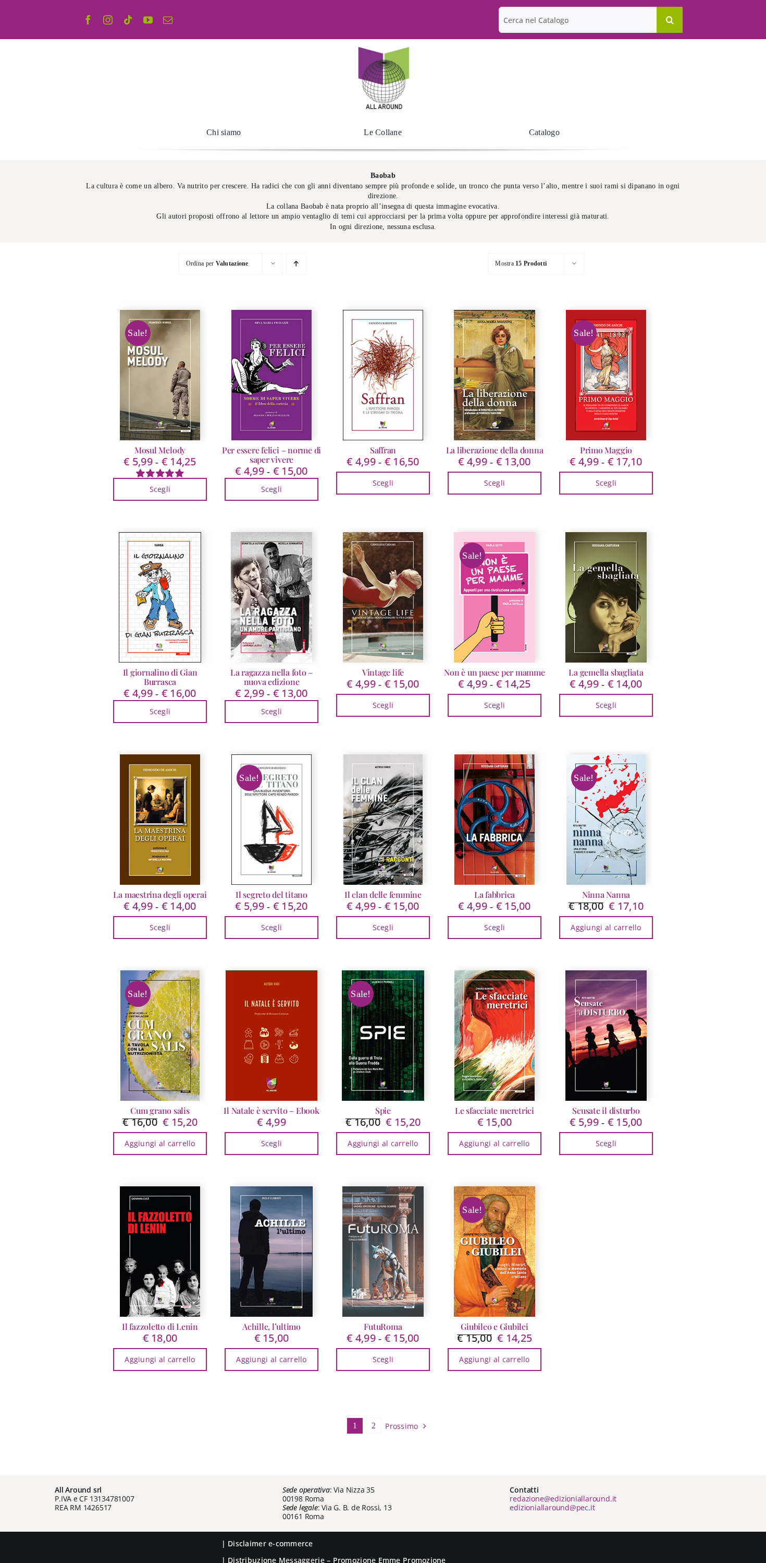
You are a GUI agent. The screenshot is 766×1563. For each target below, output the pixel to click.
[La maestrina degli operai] (160, 819)
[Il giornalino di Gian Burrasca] (160, 597)
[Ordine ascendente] (296, 263)
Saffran (383, 449)
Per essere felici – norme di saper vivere (271, 454)
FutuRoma (383, 1326)
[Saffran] (383, 375)
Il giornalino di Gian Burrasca (160, 677)
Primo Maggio (606, 449)
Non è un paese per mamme (494, 672)
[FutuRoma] (383, 1251)
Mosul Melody (160, 449)
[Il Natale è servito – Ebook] (271, 1035)
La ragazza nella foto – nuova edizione (271, 677)
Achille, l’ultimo (271, 1326)
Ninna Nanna (606, 894)
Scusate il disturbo (605, 1110)
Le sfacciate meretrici (494, 1110)
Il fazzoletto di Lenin (160, 1326)
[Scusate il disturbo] (606, 1035)
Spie (383, 1110)
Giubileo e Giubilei (494, 1326)
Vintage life (383, 672)
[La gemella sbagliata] (606, 597)
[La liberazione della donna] (494, 375)
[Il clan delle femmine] (383, 819)
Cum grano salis (159, 1110)
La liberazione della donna (494, 449)
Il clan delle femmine (383, 894)
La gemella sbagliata (606, 672)
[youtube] (148, 20)
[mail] (167, 20)
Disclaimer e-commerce (270, 1543)
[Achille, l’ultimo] (271, 1251)
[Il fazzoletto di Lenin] (160, 1251)
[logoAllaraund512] (383, 50)
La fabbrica (494, 894)
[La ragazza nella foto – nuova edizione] (271, 597)
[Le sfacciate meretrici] (494, 1035)
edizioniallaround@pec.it (552, 1507)
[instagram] (108, 20)
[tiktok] (128, 20)
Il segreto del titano (271, 894)
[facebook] (88, 20)
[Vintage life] (383, 597)
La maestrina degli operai (159, 894)
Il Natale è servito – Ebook (271, 1110)
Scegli (160, 489)
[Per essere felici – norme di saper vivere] (271, 375)
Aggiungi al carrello (606, 927)
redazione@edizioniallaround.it (563, 1499)
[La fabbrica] (494, 819)
